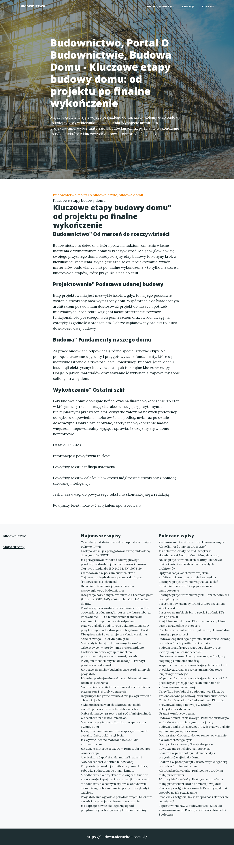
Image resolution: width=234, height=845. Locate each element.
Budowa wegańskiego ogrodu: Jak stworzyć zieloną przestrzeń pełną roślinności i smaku (194, 641)
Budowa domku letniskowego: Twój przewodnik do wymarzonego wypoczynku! (194, 729)
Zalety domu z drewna (174, 709)
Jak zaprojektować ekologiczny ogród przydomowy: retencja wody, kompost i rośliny (113, 808)
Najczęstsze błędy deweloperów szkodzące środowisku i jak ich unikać (111, 579)
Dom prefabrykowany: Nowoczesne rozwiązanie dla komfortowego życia (193, 738)
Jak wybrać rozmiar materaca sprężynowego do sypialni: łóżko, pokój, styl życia (114, 733)
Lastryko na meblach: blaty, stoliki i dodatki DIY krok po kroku (191, 615)
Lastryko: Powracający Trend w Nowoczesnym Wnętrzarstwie (192, 606)
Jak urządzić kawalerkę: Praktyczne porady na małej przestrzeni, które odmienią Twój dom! (191, 781)
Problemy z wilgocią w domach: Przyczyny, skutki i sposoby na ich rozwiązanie (193, 790)
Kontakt (208, 6)
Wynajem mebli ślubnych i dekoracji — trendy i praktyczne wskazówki (113, 663)
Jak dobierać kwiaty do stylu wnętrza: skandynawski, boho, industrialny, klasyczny (189, 553)
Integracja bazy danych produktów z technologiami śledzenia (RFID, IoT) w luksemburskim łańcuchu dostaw (117, 599)
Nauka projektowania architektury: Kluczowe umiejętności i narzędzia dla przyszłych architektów (190, 564)
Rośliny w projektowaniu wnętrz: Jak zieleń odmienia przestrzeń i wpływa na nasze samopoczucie (188, 586)
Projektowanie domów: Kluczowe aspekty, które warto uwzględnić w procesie (192, 623)
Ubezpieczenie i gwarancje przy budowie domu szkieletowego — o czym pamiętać (114, 637)
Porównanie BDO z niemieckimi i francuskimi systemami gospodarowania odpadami (112, 619)
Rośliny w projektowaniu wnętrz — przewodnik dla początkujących (194, 597)
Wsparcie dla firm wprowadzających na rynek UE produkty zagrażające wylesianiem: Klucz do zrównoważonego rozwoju (193, 682)
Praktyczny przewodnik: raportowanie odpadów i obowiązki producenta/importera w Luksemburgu (116, 610)
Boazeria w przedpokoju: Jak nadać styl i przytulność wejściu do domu (187, 755)
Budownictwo (32, 5)
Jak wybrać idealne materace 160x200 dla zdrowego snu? (109, 742)
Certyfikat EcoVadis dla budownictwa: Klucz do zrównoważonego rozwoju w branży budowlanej (193, 694)
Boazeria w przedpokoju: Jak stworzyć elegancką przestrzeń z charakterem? (193, 764)
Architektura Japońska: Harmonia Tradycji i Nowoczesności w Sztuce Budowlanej (111, 760)
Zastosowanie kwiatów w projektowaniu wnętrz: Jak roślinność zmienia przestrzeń (193, 544)
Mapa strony (13, 546)
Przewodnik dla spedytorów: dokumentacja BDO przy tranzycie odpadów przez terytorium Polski (115, 628)
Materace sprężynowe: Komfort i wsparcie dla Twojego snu (113, 724)
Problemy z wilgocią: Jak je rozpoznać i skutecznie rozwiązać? (194, 799)
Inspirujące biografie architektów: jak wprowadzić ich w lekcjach (116, 698)
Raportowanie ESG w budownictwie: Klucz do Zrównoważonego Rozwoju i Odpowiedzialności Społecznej (192, 810)
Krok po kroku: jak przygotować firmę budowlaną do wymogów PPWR (115, 553)
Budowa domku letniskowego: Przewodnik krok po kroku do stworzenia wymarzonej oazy (194, 720)
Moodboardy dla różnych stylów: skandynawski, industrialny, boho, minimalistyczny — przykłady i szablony (115, 788)
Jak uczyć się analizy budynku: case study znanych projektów (115, 672)
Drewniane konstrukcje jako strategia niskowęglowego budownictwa (107, 588)
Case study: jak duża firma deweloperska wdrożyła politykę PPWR (116, 544)
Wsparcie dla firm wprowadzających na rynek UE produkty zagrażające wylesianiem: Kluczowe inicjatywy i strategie (193, 669)
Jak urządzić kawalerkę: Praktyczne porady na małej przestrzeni (191, 773)
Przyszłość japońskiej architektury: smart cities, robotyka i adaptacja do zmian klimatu (114, 768)
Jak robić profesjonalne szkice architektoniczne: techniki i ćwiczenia (114, 680)
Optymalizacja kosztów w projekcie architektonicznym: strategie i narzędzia (187, 575)
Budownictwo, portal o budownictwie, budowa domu (98, 195)
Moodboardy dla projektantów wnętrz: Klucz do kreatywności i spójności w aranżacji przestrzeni (115, 777)
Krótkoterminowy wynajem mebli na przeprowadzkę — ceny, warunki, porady (109, 654)
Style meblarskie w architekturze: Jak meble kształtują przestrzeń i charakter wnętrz (111, 707)
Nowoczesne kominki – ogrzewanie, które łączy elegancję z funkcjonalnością (192, 658)
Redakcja (188, 6)
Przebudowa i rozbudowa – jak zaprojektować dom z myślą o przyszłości (195, 632)
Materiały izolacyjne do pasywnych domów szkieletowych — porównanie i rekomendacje (112, 645)
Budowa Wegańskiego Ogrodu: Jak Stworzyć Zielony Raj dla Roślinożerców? (190, 650)
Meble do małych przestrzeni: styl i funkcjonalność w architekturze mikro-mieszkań (116, 716)
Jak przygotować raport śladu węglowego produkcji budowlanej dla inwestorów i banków (113, 562)
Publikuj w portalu (161, 6)
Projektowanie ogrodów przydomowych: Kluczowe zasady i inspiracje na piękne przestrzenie (116, 799)
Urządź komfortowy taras (177, 713)
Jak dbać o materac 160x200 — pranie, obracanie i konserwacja (115, 751)
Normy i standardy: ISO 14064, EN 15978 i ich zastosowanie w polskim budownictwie (112, 571)
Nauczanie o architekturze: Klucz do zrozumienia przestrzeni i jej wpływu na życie (115, 689)
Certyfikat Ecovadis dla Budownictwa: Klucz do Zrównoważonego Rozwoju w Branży (191, 702)
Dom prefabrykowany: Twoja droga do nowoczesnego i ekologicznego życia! (186, 746)
